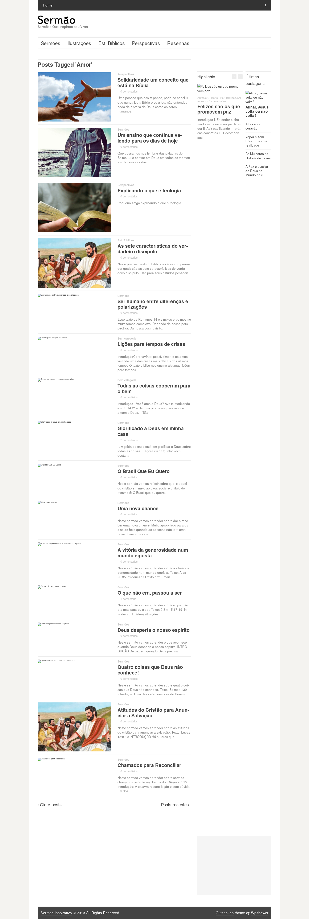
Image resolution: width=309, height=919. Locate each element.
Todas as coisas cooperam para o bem (154, 388)
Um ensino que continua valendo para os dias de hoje (150, 137)
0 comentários (129, 91)
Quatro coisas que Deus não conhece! (150, 669)
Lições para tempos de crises (151, 343)
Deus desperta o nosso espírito (154, 629)
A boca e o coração (253, 126)
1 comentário (128, 599)
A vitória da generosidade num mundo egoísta (153, 552)
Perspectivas (146, 43)
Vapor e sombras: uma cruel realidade (257, 140)
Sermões (50, 43)
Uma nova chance (138, 508)
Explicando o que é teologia (149, 190)
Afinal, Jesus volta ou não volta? (257, 111)
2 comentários (129, 440)
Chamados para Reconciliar (149, 765)
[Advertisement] (234, 865)
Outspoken (225, 912)
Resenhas (178, 43)
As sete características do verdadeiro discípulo (153, 248)
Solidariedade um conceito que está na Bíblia (153, 82)
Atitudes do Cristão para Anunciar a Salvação (153, 712)
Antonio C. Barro (207, 98)
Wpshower (259, 912)
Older (51, 804)
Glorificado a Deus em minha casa (151, 431)
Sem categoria (127, 338)
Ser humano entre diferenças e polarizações (153, 304)
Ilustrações (79, 43)
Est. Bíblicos (111, 43)
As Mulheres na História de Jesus (258, 155)
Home (48, 5)
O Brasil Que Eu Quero (144, 471)
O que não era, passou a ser (150, 592)
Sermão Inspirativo (56, 912)
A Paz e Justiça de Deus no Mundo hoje (257, 170)
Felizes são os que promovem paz (218, 109)
